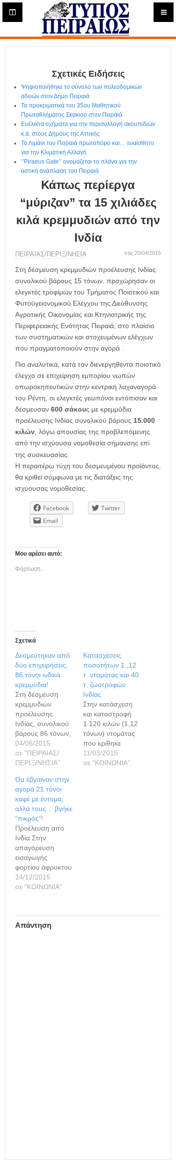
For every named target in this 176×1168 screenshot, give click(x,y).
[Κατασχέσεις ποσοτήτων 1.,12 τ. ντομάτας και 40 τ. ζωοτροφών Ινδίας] (117, 709)
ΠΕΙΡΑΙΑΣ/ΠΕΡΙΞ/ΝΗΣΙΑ (51, 254)
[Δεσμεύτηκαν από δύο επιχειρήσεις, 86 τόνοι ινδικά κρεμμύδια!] (49, 709)
